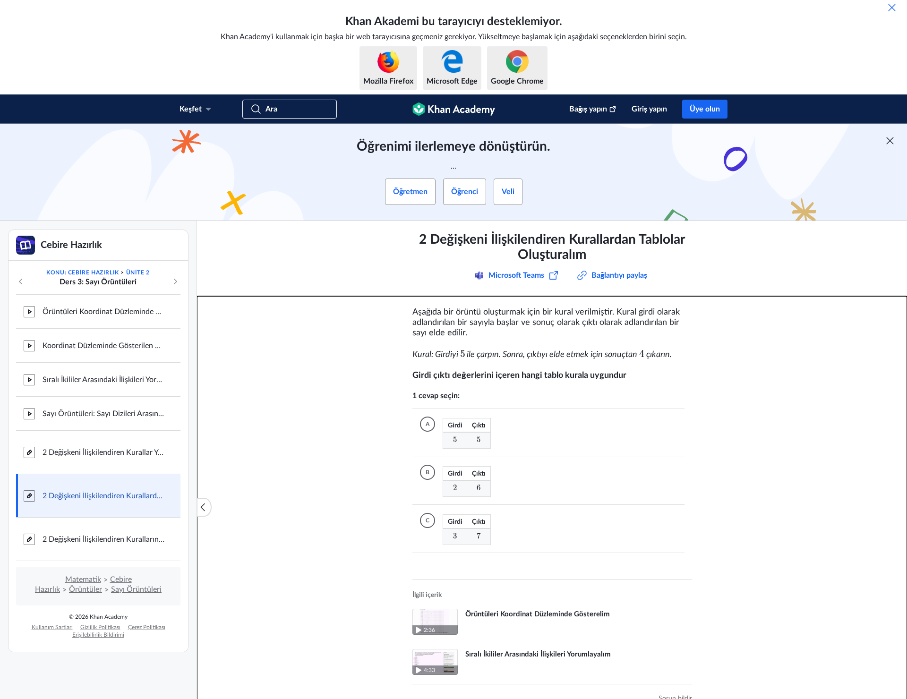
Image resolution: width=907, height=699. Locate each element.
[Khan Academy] (453, 109)
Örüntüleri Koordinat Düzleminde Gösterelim (104, 311)
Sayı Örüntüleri (136, 589)
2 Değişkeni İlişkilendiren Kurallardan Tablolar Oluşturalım (104, 496)
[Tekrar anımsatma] (891, 7)
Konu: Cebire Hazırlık (82, 272)
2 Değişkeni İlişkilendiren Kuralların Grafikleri (104, 539)
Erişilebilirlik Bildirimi (98, 635)
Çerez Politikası (146, 627)
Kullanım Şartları (52, 627)
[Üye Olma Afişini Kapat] (890, 140)
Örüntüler (85, 589)
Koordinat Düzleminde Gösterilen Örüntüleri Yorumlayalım (104, 346)
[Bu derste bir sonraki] (175, 281)
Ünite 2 (138, 272)
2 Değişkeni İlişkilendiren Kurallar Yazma (104, 452)
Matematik (83, 579)
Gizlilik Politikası (100, 627)
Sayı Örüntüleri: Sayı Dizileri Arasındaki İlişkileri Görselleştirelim (104, 414)
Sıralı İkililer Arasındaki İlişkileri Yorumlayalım (104, 380)
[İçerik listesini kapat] (204, 507)
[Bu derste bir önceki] (20, 281)
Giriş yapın (649, 109)
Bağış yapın (588, 109)
